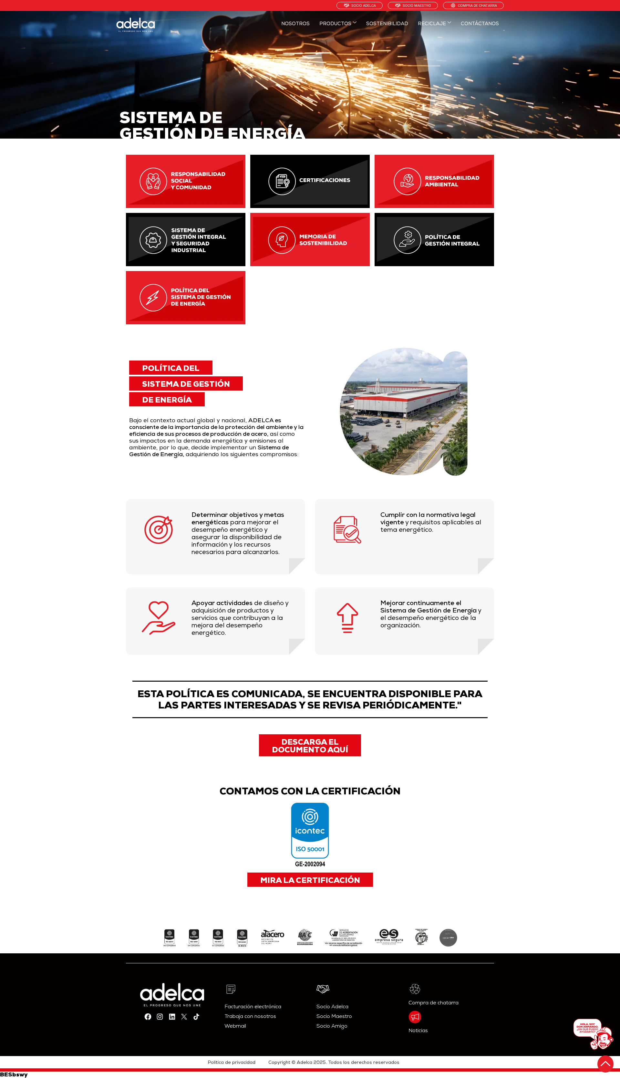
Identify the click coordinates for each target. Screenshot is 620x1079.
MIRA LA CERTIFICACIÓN (310, 881)
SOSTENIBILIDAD (387, 24)
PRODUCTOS (335, 24)
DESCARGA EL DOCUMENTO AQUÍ (310, 747)
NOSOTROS (295, 24)
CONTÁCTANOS (480, 24)
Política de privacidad (231, 1063)
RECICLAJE (432, 24)
